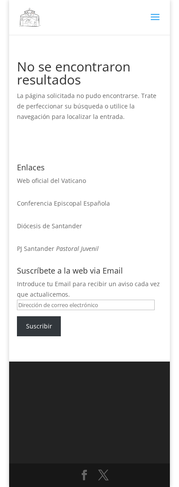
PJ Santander (35, 248)
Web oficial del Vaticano (51, 180)
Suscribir (39, 326)
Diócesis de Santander (49, 226)
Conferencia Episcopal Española (63, 203)
